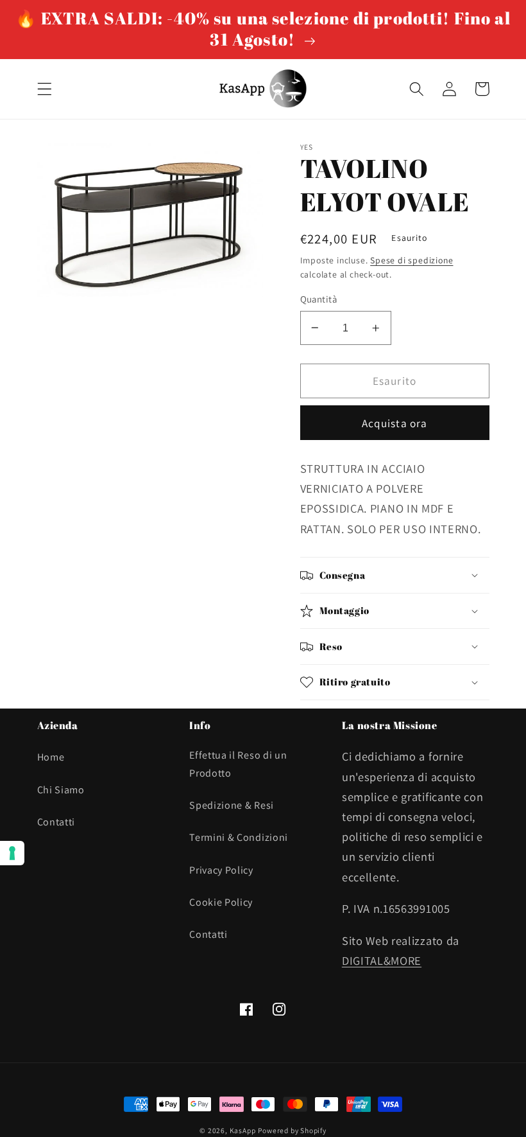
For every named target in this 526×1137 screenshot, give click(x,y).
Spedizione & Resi (231, 805)
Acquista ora (395, 423)
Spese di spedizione (411, 260)
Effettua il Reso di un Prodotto (238, 763)
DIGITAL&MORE (381, 960)
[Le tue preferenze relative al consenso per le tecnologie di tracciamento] (12, 853)
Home (51, 757)
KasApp (243, 1130)
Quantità (318, 299)
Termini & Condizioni (238, 837)
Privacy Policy (221, 870)
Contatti (56, 822)
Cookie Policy (221, 902)
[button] (44, 89)
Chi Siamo (61, 790)
